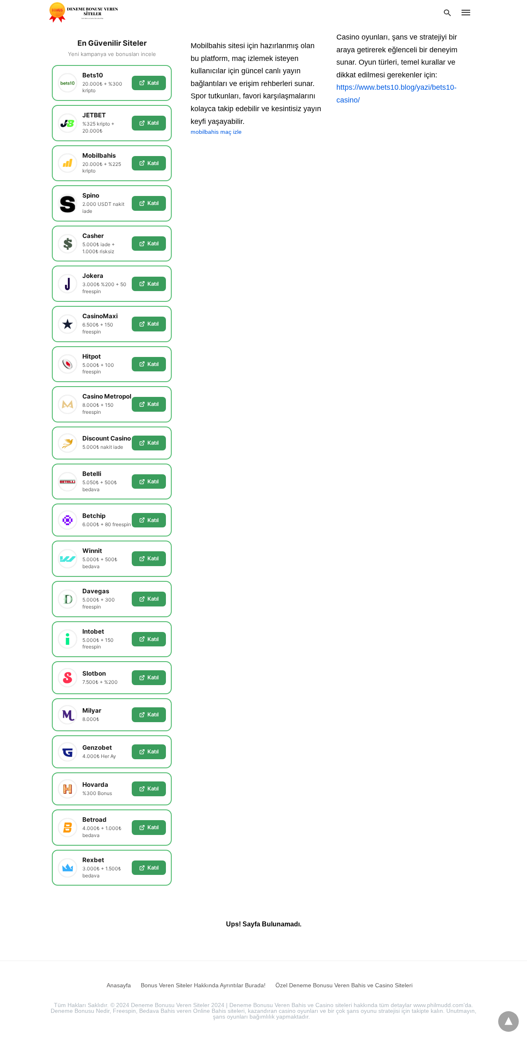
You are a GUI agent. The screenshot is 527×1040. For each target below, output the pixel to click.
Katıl (153, 82)
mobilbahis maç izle (216, 131)
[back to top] (508, 1021)
